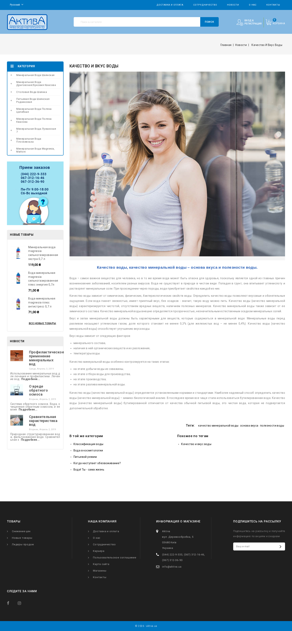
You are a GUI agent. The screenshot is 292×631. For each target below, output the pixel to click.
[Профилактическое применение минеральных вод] (16, 355)
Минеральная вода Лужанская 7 (36, 130)
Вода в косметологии (88, 450)
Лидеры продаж (23, 544)
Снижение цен (21, 531)
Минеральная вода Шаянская (35, 75)
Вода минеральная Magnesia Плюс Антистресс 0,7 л (41, 302)
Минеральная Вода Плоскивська (28, 140)
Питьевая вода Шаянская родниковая (32, 100)
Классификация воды (88, 444)
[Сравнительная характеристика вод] (16, 420)
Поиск (209, 21)
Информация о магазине (178, 521)
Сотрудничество (205, 5)
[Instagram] (22, 602)
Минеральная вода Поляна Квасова (34, 120)
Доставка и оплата (170, 5)
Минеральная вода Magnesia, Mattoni (35, 150)
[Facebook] (11, 602)
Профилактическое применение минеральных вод (46, 358)
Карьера (98, 550)
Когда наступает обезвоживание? (97, 463)
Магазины (99, 570)
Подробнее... (30, 379)
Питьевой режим (85, 456)
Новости (233, 5)
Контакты (273, 5)
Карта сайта (101, 564)
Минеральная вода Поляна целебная (34, 110)
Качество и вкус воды (196, 444)
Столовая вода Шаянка (31, 91)
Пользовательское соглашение (114, 557)
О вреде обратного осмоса (38, 390)
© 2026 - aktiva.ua (146, 626)
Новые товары (22, 537)
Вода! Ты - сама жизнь (88, 469)
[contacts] (35, 193)
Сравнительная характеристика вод (43, 421)
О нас (252, 5)
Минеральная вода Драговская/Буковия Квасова (36, 84)
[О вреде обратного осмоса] (16, 389)
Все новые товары (42, 323)
